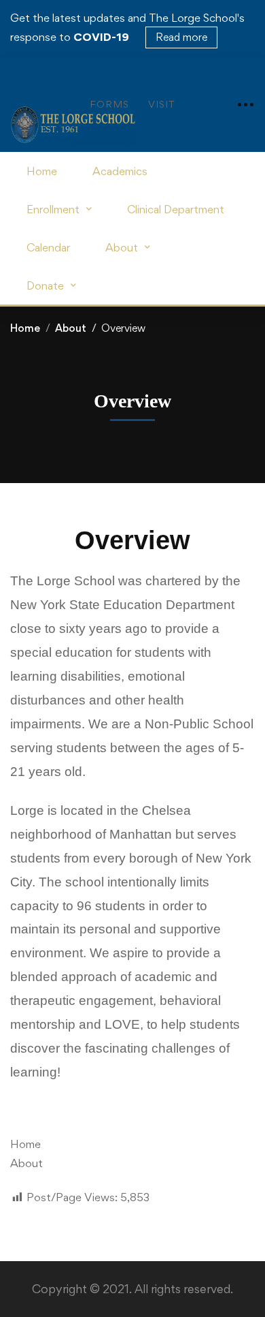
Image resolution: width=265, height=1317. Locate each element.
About (70, 328)
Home (25, 328)
